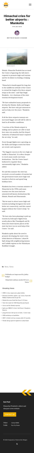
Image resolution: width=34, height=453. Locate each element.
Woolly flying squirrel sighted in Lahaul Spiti (15, 320)
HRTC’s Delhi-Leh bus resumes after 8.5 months (16, 318)
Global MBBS (15, 423)
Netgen (25, 440)
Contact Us (10, 414)
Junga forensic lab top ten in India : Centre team (16, 313)
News (6, 267)
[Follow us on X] (17, 444)
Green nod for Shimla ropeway (11, 305)
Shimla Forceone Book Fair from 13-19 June (14, 300)
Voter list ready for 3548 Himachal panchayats (15, 303)
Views (11, 267)
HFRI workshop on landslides (10, 315)
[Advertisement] (17, 344)
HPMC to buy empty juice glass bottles (13, 293)
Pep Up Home (15, 425)
